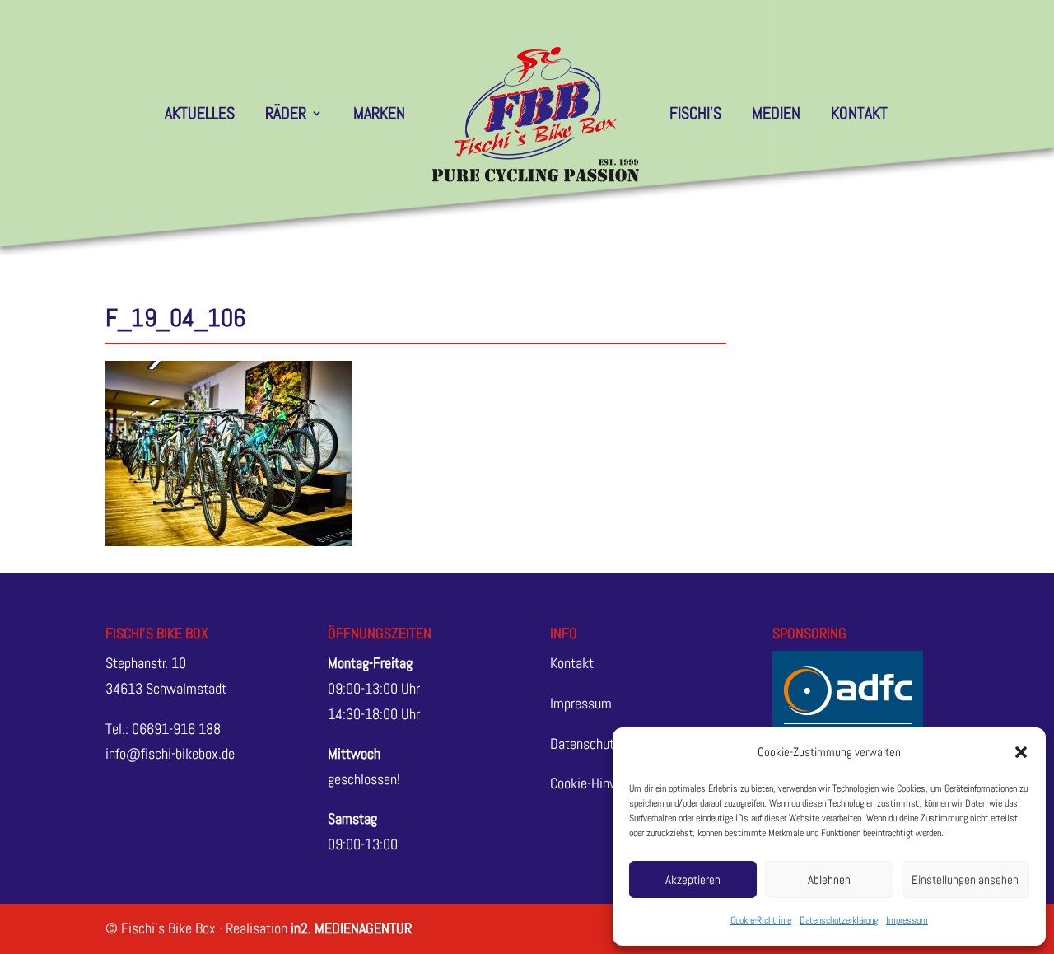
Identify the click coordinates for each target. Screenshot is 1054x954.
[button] (1021, 752)
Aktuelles (200, 115)
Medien (776, 115)
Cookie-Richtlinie (760, 920)
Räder (285, 115)
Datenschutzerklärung (839, 920)
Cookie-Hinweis (593, 783)
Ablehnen (829, 879)
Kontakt (859, 115)
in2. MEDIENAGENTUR (351, 928)
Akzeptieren (693, 879)
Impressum (907, 920)
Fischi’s (695, 115)
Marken (379, 115)
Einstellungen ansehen (965, 879)
